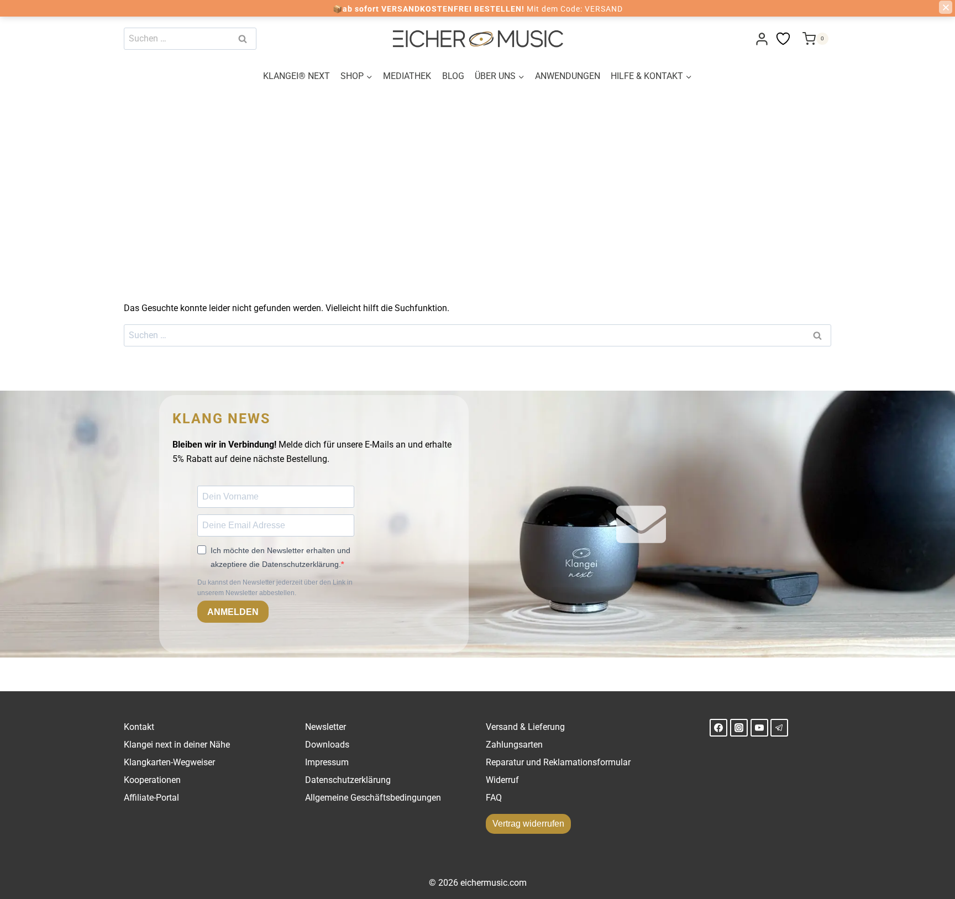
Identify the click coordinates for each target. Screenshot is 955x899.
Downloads (327, 744)
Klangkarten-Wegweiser (169, 762)
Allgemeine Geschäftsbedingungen (373, 797)
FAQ (494, 797)
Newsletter (325, 727)
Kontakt (139, 727)
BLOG (453, 76)
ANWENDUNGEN (567, 76)
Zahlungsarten (514, 744)
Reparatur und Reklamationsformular (558, 762)
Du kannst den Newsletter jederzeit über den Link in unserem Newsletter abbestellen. (275, 588)
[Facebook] (718, 728)
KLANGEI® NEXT (296, 76)
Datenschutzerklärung (348, 780)
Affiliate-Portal (151, 797)
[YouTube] (759, 728)
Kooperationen (152, 780)
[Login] (761, 38)
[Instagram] (739, 728)
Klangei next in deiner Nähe (177, 744)
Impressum (327, 762)
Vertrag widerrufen (528, 823)
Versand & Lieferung (525, 727)
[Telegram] (779, 728)
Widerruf (502, 780)
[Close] (945, 7)
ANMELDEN (233, 612)
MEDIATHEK (407, 76)
